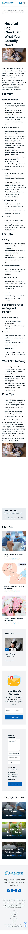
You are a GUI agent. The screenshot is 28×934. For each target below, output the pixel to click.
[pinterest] (19, 890)
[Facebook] (5, 518)
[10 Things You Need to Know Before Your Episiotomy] (14, 564)
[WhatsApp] (15, 518)
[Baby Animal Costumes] (14, 639)
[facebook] (8, 890)
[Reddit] (12, 518)
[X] (8, 518)
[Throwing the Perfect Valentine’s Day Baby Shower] (14, 597)
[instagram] (15, 890)
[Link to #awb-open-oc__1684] (24, 3)
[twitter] (12, 890)
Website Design (15, 925)
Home (3, 10)
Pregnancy (9, 10)
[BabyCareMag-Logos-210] (7, 2)
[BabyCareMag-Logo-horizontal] (14, 872)
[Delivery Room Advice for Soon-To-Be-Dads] (14, 532)
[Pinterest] (18, 518)
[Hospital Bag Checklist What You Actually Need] (14, 48)
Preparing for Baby (18, 10)
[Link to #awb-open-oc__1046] (20, 3)
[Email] (22, 518)
